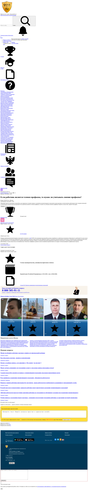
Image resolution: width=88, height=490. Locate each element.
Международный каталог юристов (12, 432)
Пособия (3, 129)
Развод (8, 131)
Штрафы (9, 140)
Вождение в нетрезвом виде (7, 98)
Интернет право (10, 110)
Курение (6, 116)
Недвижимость (9, 122)
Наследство (3, 122)
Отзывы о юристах (9, 434)
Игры (2, 107)
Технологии (3, 138)
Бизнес (7, 96)
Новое (5, 42)
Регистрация (21, 296)
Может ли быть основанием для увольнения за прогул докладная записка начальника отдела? (27, 368)
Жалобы (12, 102)
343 (10, 424)
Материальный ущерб (5, 117)
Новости (10, 124)
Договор (3, 101)
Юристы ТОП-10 (7, 39)
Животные (3, 103)
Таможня (11, 137)
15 (8, 423)
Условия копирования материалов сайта (16, 453)
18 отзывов (23, 233)
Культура (3, 116)
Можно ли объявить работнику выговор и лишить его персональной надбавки (23, 353)
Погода (6, 127)
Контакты (66, 432)
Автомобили (3, 92)
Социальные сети (10, 134)
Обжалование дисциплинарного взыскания (13, 346)
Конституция (4, 112)
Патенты (3, 127)
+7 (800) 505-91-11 (9, 455)
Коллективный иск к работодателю (49, 341)
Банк (11, 95)
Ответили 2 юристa (5, 360)
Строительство (4, 137)
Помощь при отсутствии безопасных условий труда (42, 344)
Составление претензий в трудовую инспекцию (43, 346)
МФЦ (5, 120)
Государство (3, 100)
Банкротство (3, 96)
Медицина (3, 118)
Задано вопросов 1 (5, 192)
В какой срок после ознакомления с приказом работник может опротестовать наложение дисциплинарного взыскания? (34, 387)
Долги (6, 101)
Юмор (11, 141)
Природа (9, 130)
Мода (6, 119)
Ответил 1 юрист (4, 355)
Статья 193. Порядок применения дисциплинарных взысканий (34, 285)
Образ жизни (8, 125)
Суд (8, 137)
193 (30, 238)
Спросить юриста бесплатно (7, 35)
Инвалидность (4, 108)
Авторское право (7, 93)
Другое (6, 102)
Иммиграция (6, 107)
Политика (10, 127)
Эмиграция (7, 141)
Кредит (5, 115)
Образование (4, 126)
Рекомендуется (4, 217)
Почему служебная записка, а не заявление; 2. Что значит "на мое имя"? (21, 363)
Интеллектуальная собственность (5, 110)
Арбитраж (12, 94)
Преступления (4, 130)
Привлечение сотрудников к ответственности (71, 343)
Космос (10, 113)
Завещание (11, 103)
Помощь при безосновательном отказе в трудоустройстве (43, 342)
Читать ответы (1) (9, 206)
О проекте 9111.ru (48, 434)
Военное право (9, 97)
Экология (3, 141)
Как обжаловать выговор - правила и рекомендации (15, 358)
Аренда (2, 95)
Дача (13, 100)
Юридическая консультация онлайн (8, 15)
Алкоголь (7, 94)
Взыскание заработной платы (8, 340)
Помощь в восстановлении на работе (12, 342)
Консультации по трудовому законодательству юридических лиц (70, 342)
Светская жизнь (4, 132)
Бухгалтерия (3, 97)
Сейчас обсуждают (7, 41)
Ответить (3, 206)
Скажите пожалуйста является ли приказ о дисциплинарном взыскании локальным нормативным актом (30, 373)
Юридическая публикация (6, 142)
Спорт (2, 135)
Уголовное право (4, 139)
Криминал (9, 115)
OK (1, 488)
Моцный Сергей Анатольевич (7, 222)
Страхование (6, 135)
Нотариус (3, 125)
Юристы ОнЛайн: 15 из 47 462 (8, 296)
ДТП (9, 102)
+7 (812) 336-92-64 (9, 458)
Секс (11, 132)
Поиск (16, 296)
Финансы (10, 139)
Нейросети (3, 123)
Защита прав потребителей (6, 104)
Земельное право (9, 105)
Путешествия (4, 131)
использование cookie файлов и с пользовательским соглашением (51, 486)
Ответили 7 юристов (5, 380)
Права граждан (8, 129)
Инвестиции (10, 108)
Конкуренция (7, 111)
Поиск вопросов (28, 434)
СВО (9, 132)
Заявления (3, 105)
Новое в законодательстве (5, 124)
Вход (2, 37)
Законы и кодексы (48, 432)
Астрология (7, 95)
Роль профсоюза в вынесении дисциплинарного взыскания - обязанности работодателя (25, 378)
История (3, 111)
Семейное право (4, 133)
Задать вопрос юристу (5, 244)
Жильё (7, 103)
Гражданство (9, 100)
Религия (11, 131)
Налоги (8, 120)
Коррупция (6, 113)
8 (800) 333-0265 (24, 38)
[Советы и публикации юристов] (7, 13)
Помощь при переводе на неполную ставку (40, 345)
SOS (4, 44)
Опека (12, 126)
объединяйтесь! (13, 14)
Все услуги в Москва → (6, 347)
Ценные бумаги (4, 140)
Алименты (3, 94)
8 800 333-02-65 (49, 419)
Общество (9, 126)
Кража (2, 115)
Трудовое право (9, 138)
